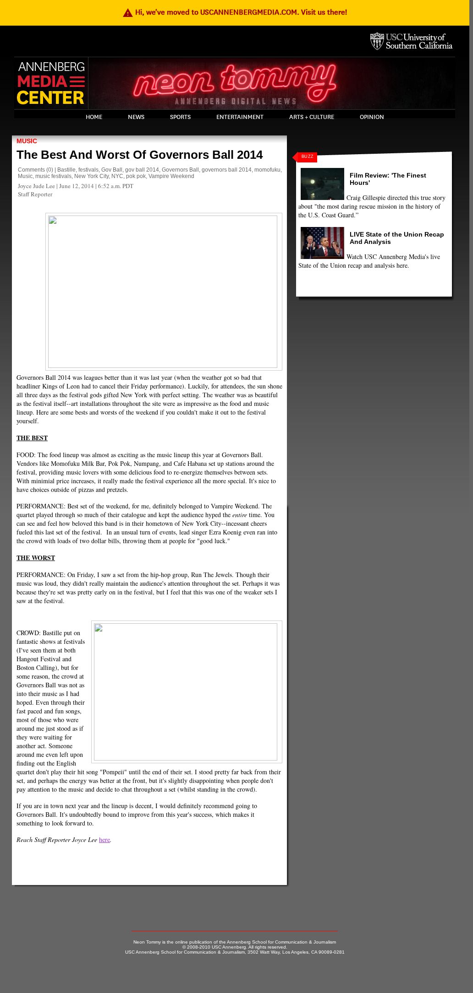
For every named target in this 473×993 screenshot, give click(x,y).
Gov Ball (111, 170)
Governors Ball (180, 170)
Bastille (66, 170)
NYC (117, 176)
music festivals (53, 176)
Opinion (372, 117)
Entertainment (240, 117)
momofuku (267, 170)
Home (94, 117)
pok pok (136, 176)
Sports (180, 117)
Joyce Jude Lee (36, 186)
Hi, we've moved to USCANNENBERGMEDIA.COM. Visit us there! (234, 12)
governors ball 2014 (227, 170)
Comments (31, 170)
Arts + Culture (311, 117)
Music (26, 141)
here (104, 839)
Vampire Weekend (171, 176)
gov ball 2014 (142, 170)
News (136, 117)
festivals (88, 170)
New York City (91, 176)
